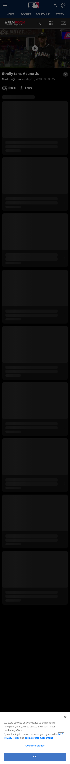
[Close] (65, 717)
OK (35, 756)
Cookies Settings (35, 745)
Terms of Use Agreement (39, 737)
